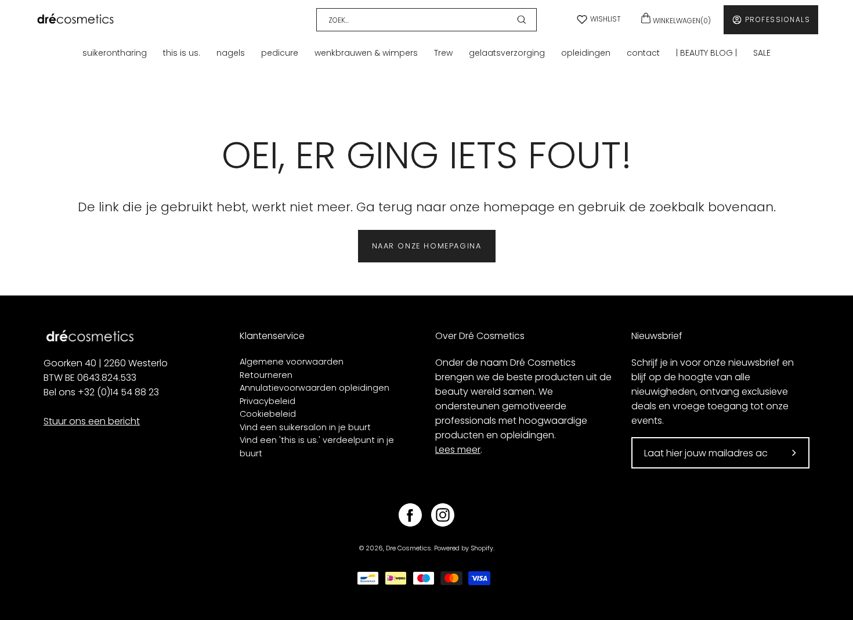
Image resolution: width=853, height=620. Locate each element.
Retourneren (266, 375)
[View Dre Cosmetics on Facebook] (410, 515)
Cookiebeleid (268, 414)
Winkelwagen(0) (681, 21)
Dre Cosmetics (408, 548)
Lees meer (457, 449)
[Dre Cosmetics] (75, 19)
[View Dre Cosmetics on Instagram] (442, 515)
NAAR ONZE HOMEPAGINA (427, 246)
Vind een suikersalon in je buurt (305, 427)
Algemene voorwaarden (292, 361)
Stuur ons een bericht (92, 421)
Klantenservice (272, 336)
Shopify (482, 548)
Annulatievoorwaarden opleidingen (314, 388)
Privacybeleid (267, 401)
